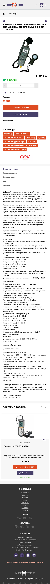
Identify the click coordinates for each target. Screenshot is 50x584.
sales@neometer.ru (27, 550)
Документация (9, 177)
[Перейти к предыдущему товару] (4, 20)
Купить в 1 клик (20, 114)
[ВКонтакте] (16, 555)
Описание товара (10, 169)
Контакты (25, 510)
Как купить (25, 503)
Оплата (25, 498)
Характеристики (10, 173)
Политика (25, 508)
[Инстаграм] (34, 555)
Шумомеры (13, 14)
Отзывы (6, 185)
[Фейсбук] (22, 555)
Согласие (25, 505)
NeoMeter (15, 5)
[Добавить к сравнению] (44, 439)
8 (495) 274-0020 (20, 547)
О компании (25, 492)
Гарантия (25, 495)
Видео (5, 181)
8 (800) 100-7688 (33, 547)
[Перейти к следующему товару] (46, 20)
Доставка (25, 500)
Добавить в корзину (20, 107)
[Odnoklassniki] (28, 555)
